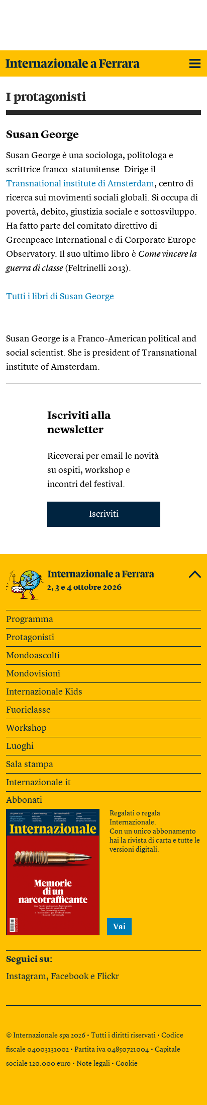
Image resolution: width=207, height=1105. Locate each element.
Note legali (93, 1063)
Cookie (127, 1063)
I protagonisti (46, 97)
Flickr (108, 976)
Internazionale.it (38, 782)
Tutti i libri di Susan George (60, 296)
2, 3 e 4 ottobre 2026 (84, 588)
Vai (119, 927)
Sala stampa (29, 764)
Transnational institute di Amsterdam (80, 183)
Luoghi (20, 746)
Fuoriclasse (28, 710)
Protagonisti (30, 637)
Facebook (69, 976)
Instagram (26, 976)
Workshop (26, 728)
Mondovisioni (33, 673)
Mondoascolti (33, 655)
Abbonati (24, 800)
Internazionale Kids (44, 692)
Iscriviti (104, 514)
